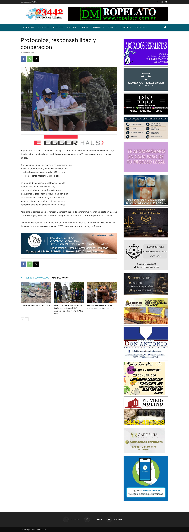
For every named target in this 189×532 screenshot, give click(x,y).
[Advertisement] (96, 181)
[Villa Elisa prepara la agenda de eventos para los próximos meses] (102, 292)
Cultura (84, 27)
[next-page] (27, 319)
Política (71, 27)
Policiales (43, 27)
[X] (36, 59)
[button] (165, 27)
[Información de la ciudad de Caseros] (36, 292)
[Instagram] (162, 2)
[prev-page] (22, 319)
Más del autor (60, 278)
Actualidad (28, 27)
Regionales (98, 27)
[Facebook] (157, 2)
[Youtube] (166, 2)
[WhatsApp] (30, 59)
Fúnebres (126, 27)
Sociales (112, 27)
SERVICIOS (140, 27)
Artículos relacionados (35, 278)
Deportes (58, 27)
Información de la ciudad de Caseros (35, 305)
